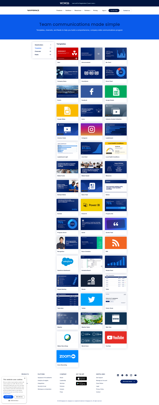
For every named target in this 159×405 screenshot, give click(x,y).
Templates (43, 48)
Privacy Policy (6, 393)
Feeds (43, 54)
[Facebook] (127, 375)
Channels (43, 51)
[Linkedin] (118, 375)
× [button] (24, 378)
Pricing (95, 10)
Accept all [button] (8, 397)
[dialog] (14, 390)
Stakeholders (43, 45)
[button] (14, 401)
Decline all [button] (19, 397)
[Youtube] (135, 375)
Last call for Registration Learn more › (83, 3)
